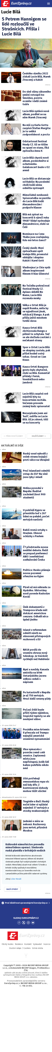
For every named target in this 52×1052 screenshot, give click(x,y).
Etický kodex (7, 944)
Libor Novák (16, 879)
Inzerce (46, 944)
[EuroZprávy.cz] (19, 3)
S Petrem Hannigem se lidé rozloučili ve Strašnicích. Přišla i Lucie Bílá (24, 26)
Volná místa (37, 948)
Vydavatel (37, 944)
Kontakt (27, 944)
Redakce (19, 944)
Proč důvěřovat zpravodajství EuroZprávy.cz (26, 903)
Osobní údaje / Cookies (20, 948)
